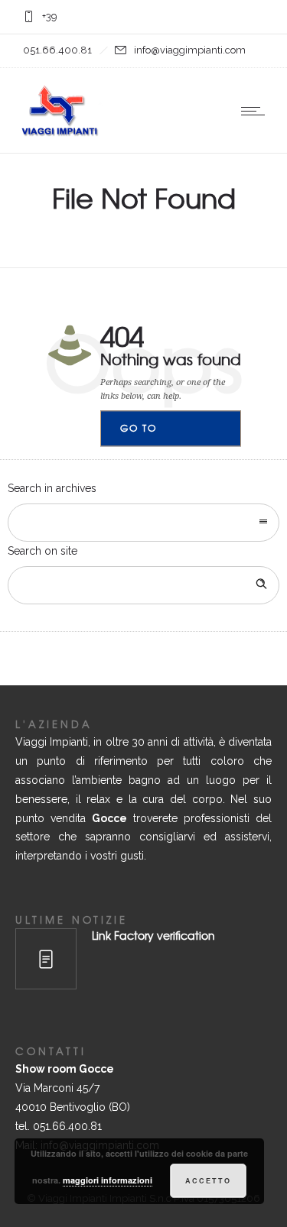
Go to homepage (151, 434)
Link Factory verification (153, 935)
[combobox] (143, 522)
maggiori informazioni (107, 1180)
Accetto (208, 1181)
